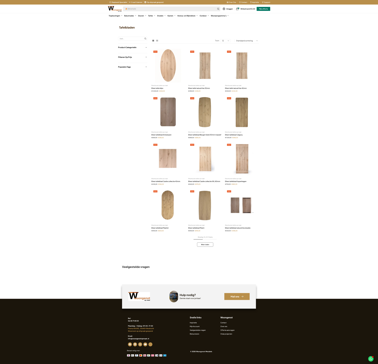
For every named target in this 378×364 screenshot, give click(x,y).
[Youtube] (145, 344)
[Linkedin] (135, 344)
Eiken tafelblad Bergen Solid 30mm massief (204, 135)
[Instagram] (140, 344)
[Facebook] (130, 344)
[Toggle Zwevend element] (371, 359)
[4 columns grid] (153, 41)
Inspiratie (255, 2)
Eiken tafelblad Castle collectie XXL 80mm (204, 181)
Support (267, 2)
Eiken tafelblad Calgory (234, 135)
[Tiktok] (150, 344)
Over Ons (232, 2)
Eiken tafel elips (157, 88)
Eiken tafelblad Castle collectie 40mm (165, 181)
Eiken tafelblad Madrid (159, 228)
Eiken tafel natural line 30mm (199, 88)
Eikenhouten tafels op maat (159, 85)
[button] (228, 9)
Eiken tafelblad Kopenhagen (235, 181)
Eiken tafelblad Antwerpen (161, 135)
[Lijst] (157, 41)
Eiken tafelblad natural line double (237, 228)
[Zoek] (218, 9)
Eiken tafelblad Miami (196, 228)
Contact (244, 2)
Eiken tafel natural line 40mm (236, 88)
